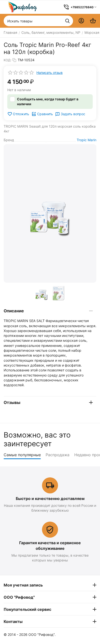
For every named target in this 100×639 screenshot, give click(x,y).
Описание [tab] (14, 310)
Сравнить (45, 114)
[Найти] (67, 21)
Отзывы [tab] (12, 402)
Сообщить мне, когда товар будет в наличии (47, 101)
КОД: (7, 60)
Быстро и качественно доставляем (50, 498)
